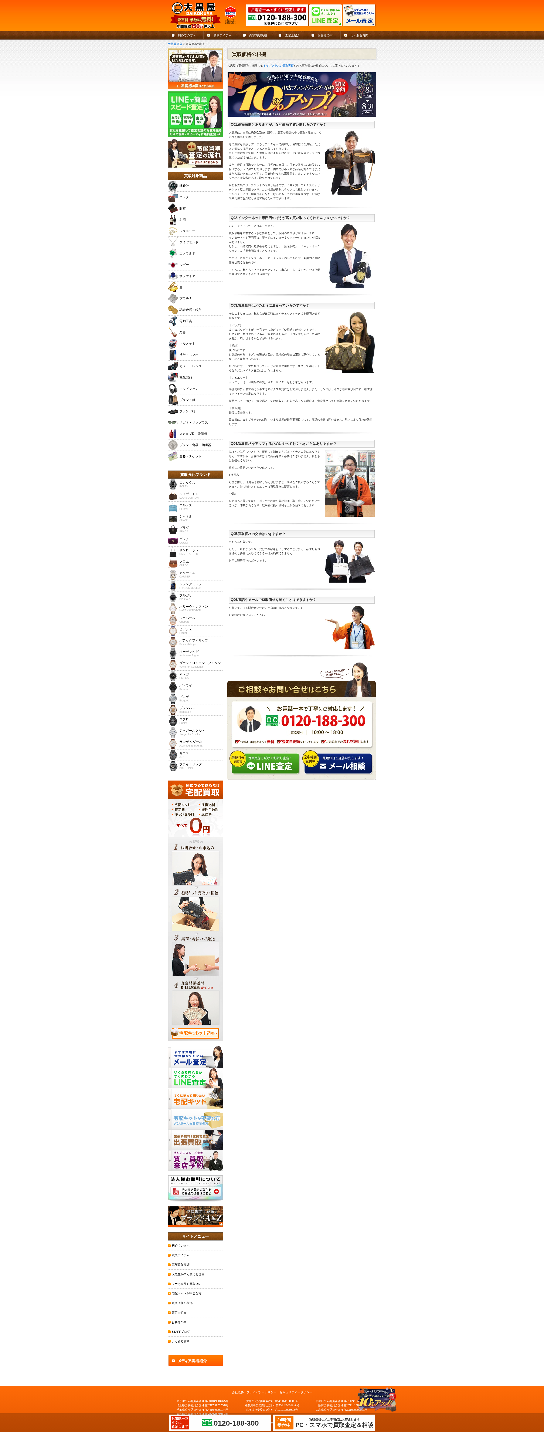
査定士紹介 (292, 35)
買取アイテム (222, 35)
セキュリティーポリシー (295, 1392)
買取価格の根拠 (182, 1303)
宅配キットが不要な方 (186, 1293)
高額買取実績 (258, 35)
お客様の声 (325, 35)
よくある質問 (359, 35)
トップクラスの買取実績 (278, 65)
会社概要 (238, 1392)
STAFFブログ (181, 1331)
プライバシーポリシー (261, 1392)
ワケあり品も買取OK (186, 1284)
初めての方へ (187, 35)
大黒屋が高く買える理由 (188, 1274)
